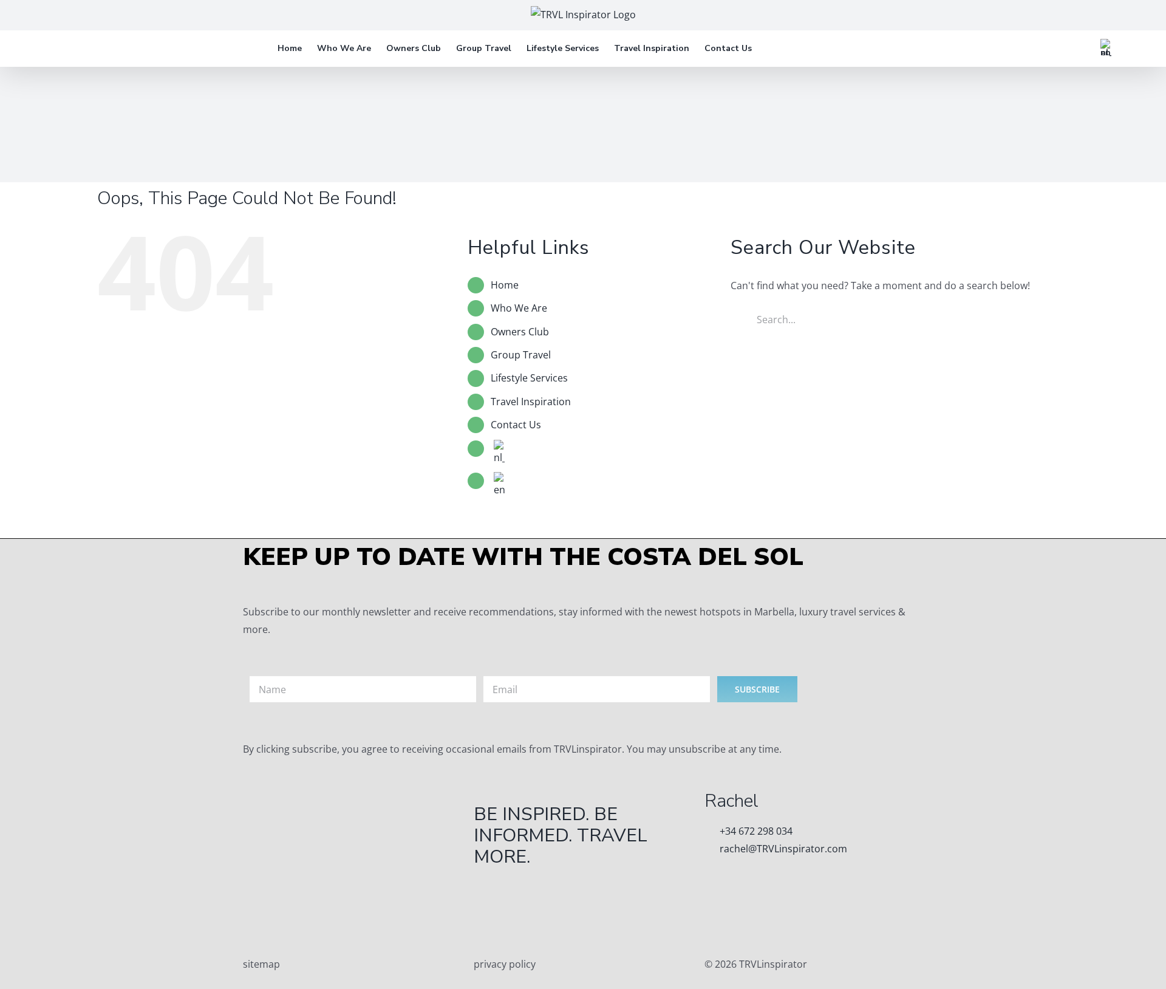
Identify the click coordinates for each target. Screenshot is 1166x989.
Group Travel (521, 354)
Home (505, 285)
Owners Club (520, 331)
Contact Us (516, 424)
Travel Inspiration (531, 401)
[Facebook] (489, 913)
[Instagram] (554, 913)
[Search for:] (886, 318)
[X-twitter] (521, 913)
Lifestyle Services (529, 378)
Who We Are (519, 308)
